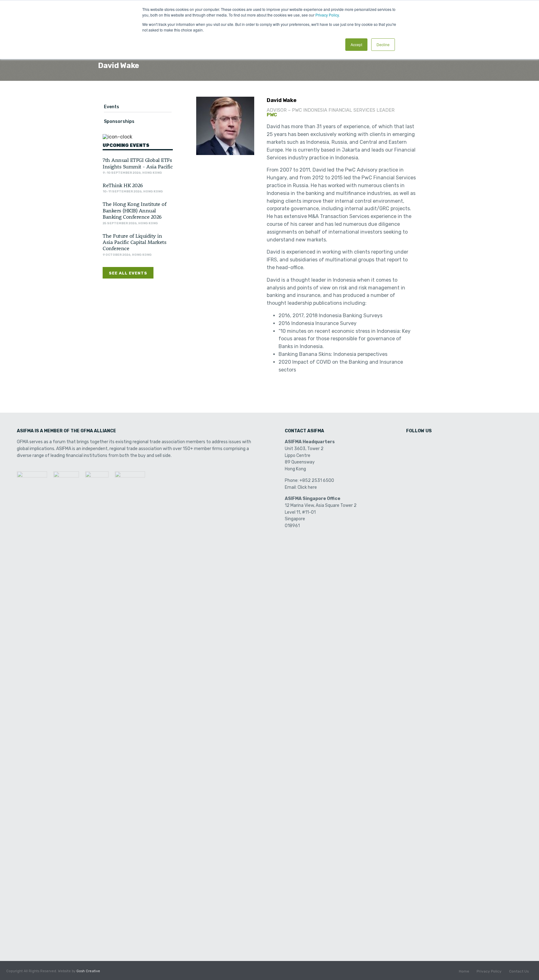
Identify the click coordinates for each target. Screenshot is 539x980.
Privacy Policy (489, 971)
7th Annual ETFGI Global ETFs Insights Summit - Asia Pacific (137, 162)
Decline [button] (383, 44)
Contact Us (519, 971)
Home (464, 971)
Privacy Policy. (327, 14)
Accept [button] (356, 44)
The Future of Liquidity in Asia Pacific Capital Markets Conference (134, 242)
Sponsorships (119, 121)
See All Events (128, 273)
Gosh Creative (88, 971)
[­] (411, 444)
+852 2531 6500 (316, 480)
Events (111, 106)
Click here (307, 487)
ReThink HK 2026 (123, 185)
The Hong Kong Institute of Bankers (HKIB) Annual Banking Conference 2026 (134, 210)
